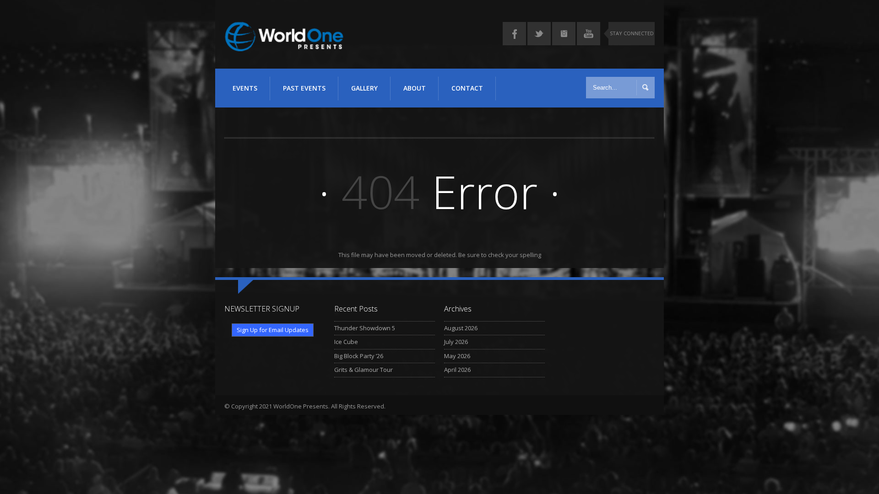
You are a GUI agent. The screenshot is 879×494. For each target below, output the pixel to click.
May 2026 (457, 356)
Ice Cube (346, 342)
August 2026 (460, 328)
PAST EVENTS (304, 88)
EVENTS (245, 88)
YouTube (588, 33)
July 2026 (456, 342)
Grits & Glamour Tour (363, 369)
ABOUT (414, 88)
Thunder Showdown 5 (364, 328)
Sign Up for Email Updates (273, 330)
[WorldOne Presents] (283, 46)
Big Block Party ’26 (358, 356)
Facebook (514, 33)
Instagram (563, 33)
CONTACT (467, 88)
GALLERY (364, 88)
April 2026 (457, 369)
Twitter (539, 33)
